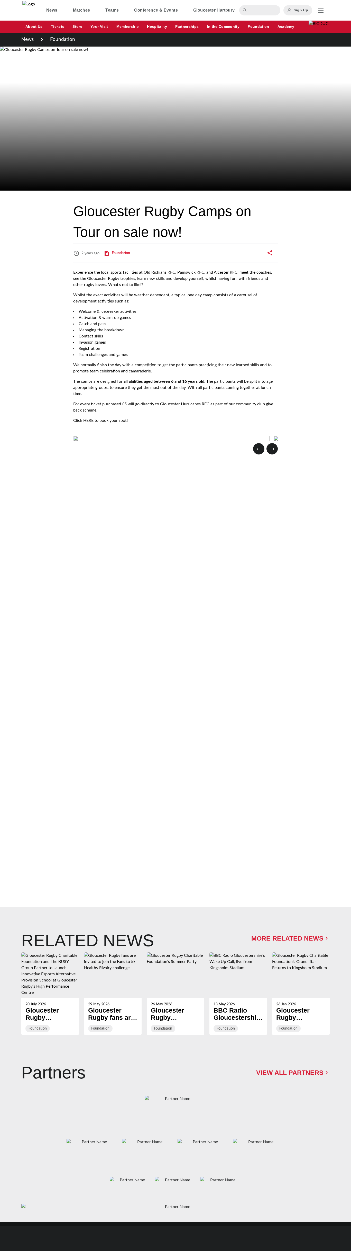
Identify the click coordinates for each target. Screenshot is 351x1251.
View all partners (290, 1072)
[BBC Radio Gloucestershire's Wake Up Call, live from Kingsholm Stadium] (238, 993)
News (27, 39)
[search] (245, 10)
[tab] (52, 10)
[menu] (321, 10)
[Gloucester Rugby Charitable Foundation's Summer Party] (175, 993)
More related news (287, 938)
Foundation (62, 39)
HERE (88, 420)
